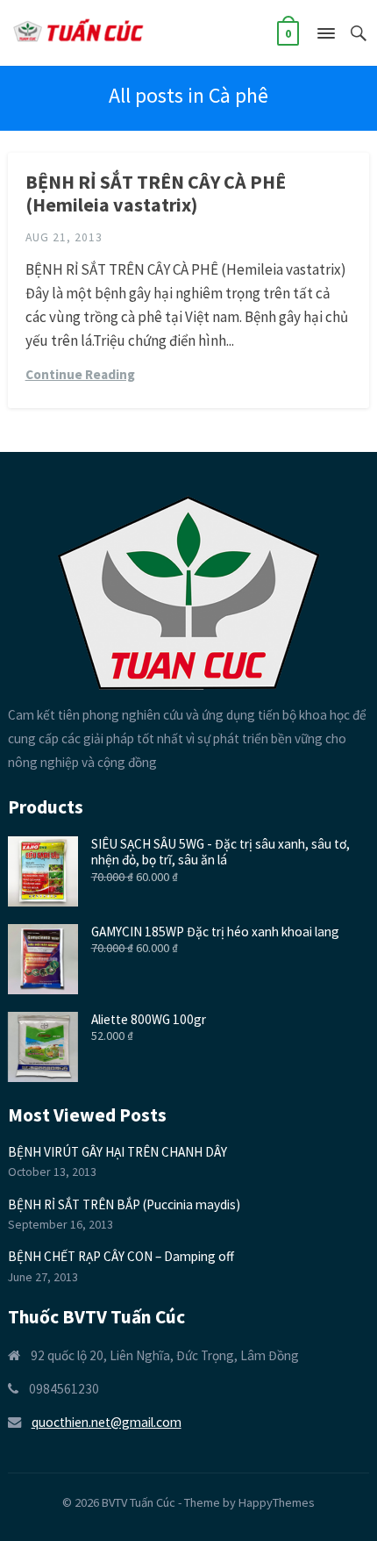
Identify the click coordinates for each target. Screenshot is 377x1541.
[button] (325, 37)
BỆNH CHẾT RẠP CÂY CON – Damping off (121, 1256)
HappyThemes (276, 1502)
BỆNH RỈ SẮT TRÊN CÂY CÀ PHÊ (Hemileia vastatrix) (155, 193)
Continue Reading (80, 374)
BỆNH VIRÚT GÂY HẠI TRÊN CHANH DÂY (117, 1151)
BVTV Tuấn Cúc (138, 1502)
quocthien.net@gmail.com (106, 1422)
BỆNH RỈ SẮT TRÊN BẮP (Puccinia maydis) (124, 1204)
